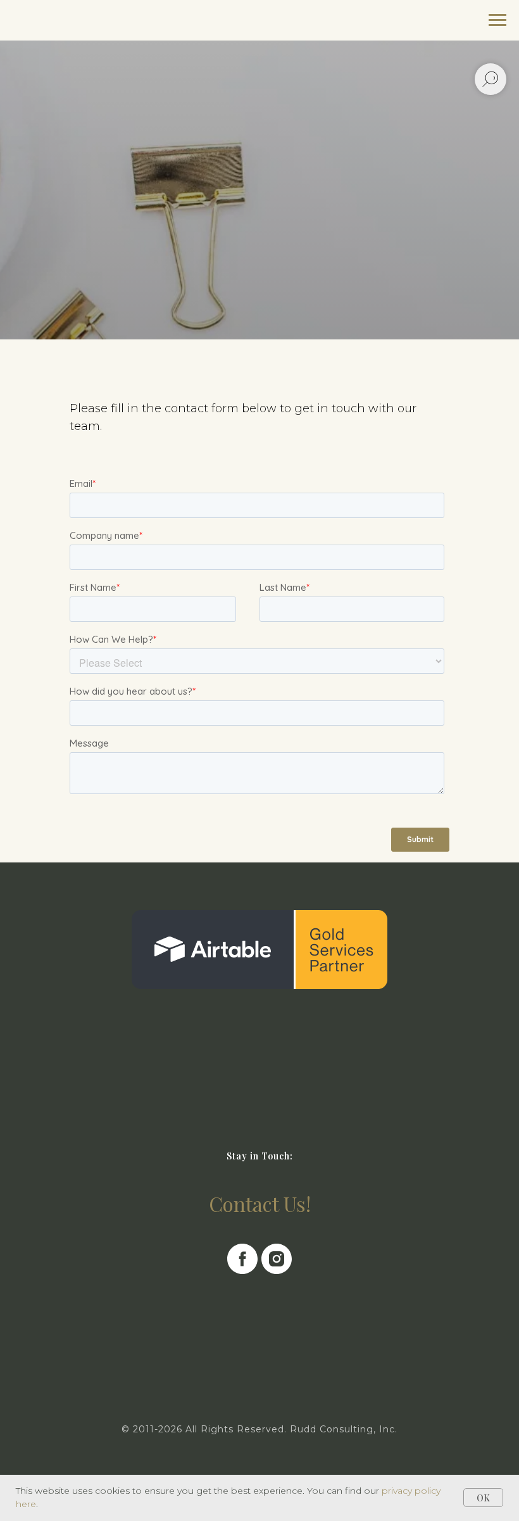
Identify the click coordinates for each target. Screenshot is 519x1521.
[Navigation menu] (497, 20)
